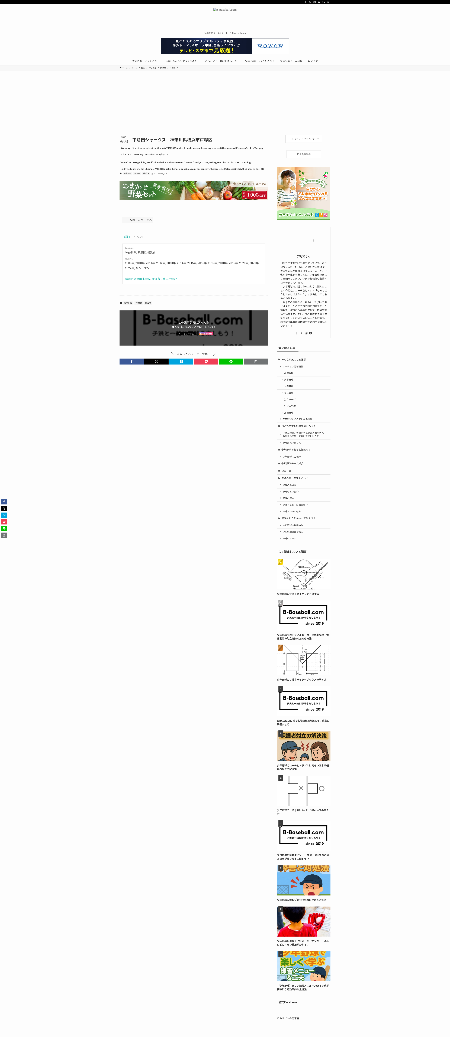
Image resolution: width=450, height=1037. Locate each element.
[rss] (323, 2)
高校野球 (288, 412)
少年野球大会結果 (292, 456)
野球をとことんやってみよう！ (298, 518)
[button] (132, 362)
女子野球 (288, 386)
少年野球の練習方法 (293, 531)
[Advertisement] (225, 108)
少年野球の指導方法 (293, 525)
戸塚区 (137, 173)
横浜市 (146, 173)
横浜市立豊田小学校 (164, 279)
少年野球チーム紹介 (292, 463)
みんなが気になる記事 (293, 359)
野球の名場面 (289, 485)
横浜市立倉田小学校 (137, 279)
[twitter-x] (310, 2)
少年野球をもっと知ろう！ (296, 449)
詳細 (127, 237)
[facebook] (305, 2)
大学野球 (288, 379)
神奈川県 (127, 173)
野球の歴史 (288, 498)
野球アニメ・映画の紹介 (295, 504)
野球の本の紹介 (291, 491)
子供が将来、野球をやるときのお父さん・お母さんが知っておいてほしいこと (304, 434)
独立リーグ (290, 399)
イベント (138, 237)
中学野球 (288, 373)
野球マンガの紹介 (292, 511)
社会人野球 (290, 406)
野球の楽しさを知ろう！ (294, 478)
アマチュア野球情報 (293, 366)
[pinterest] (319, 2)
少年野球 (288, 392)
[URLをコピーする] (256, 362)
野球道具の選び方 (292, 442)
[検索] (328, 2)
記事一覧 (286, 470)
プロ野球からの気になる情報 (297, 419)
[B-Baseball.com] (225, 18)
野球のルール (289, 538)
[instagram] (314, 2)
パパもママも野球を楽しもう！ (298, 426)
